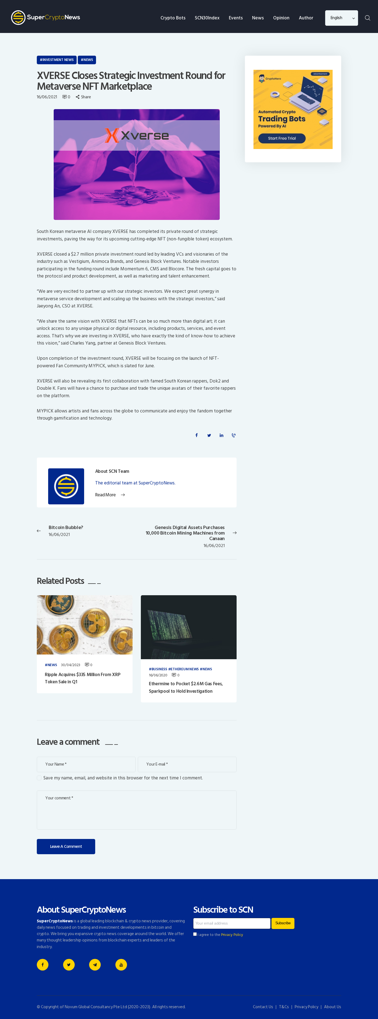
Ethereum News (185, 669)
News (88, 60)
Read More (105, 495)
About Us (332, 1006)
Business (159, 669)
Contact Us (263, 1006)
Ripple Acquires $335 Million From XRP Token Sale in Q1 (82, 678)
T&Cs (284, 1006)
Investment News (58, 60)
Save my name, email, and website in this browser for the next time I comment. (123, 778)
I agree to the (220, 935)
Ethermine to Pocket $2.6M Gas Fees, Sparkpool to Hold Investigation (186, 687)
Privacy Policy (232, 935)
